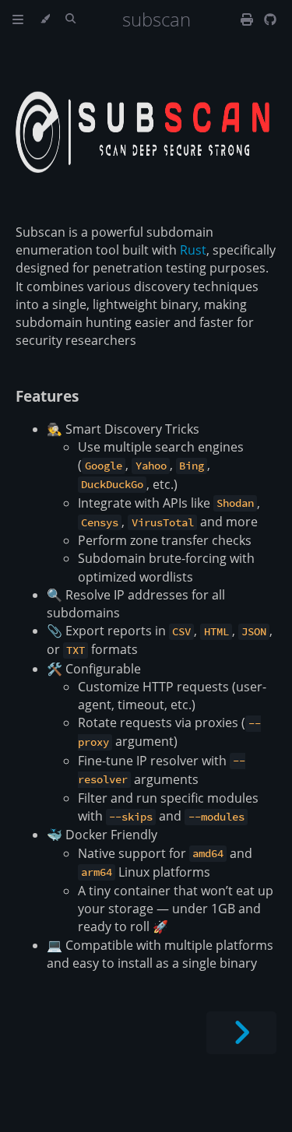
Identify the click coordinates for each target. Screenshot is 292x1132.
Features (47, 396)
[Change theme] (45, 19)
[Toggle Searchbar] (70, 19)
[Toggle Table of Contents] (18, 19)
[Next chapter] (241, 1032)
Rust (193, 249)
